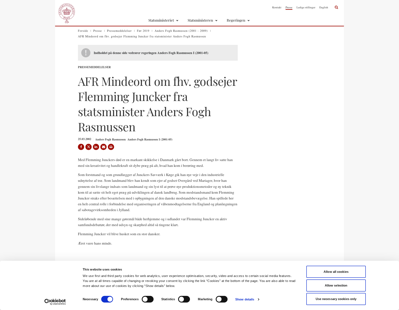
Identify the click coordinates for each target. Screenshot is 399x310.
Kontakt (276, 7)
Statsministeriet (161, 20)
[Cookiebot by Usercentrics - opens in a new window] (55, 302)
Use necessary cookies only (336, 299)
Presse (289, 7)
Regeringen (236, 20)
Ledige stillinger (306, 7)
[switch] (148, 299)
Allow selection (336, 285)
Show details (244, 299)
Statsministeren (200, 20)
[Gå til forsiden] (66, 7)
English (323, 7)
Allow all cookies (336, 271)
